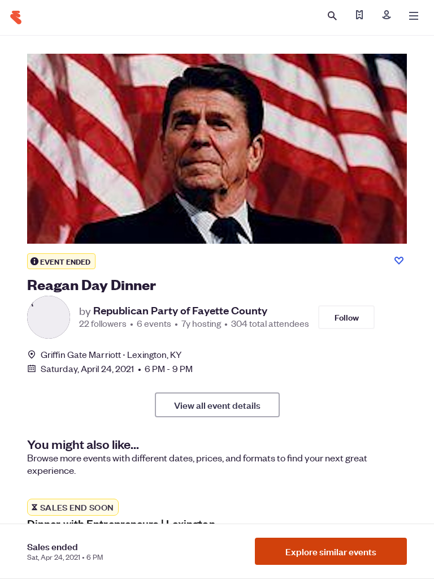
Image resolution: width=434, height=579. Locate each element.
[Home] (16, 17)
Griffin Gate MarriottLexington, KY (111, 354)
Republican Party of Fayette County (180, 310)
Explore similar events (330, 551)
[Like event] (399, 261)
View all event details (217, 405)
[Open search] (332, 16)
